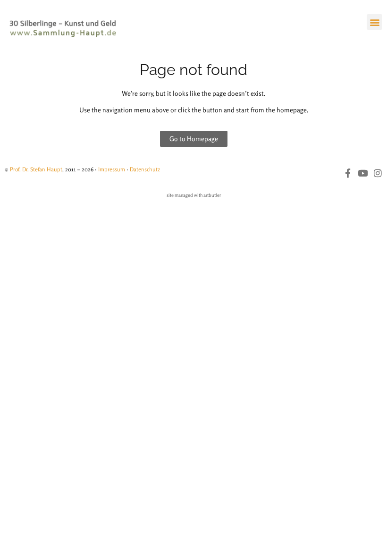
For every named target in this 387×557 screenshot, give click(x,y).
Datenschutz (145, 169)
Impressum (111, 169)
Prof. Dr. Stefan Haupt (36, 169)
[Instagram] (377, 173)
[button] (374, 22)
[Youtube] (362, 173)
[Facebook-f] (347, 173)
